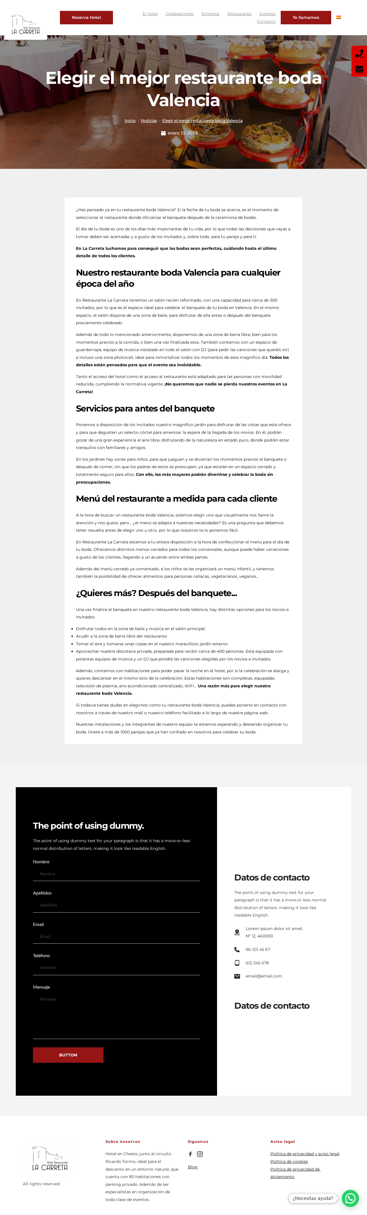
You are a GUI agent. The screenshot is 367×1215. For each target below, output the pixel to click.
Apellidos (42, 892)
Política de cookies (289, 1161)
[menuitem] (150, 14)
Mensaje (41, 987)
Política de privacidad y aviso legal (304, 1153)
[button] (350, 1198)
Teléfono (41, 955)
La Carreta (93, 248)
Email (38, 924)
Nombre (41, 861)
